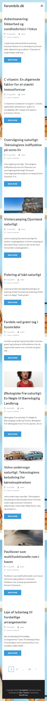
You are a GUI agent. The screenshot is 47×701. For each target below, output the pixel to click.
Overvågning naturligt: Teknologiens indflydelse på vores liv (23, 145)
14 (30, 669)
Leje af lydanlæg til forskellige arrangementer (18, 617)
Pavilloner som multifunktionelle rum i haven (21, 557)
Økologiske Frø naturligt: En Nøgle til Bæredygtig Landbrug (23, 398)
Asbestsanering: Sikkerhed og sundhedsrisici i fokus (20, 24)
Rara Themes (24, 693)
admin (23, 34)
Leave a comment (13, 37)
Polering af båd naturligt (22, 275)
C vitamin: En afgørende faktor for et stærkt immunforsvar (22, 84)
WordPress (23, 695)
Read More (12, 60)
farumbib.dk (14, 6)
